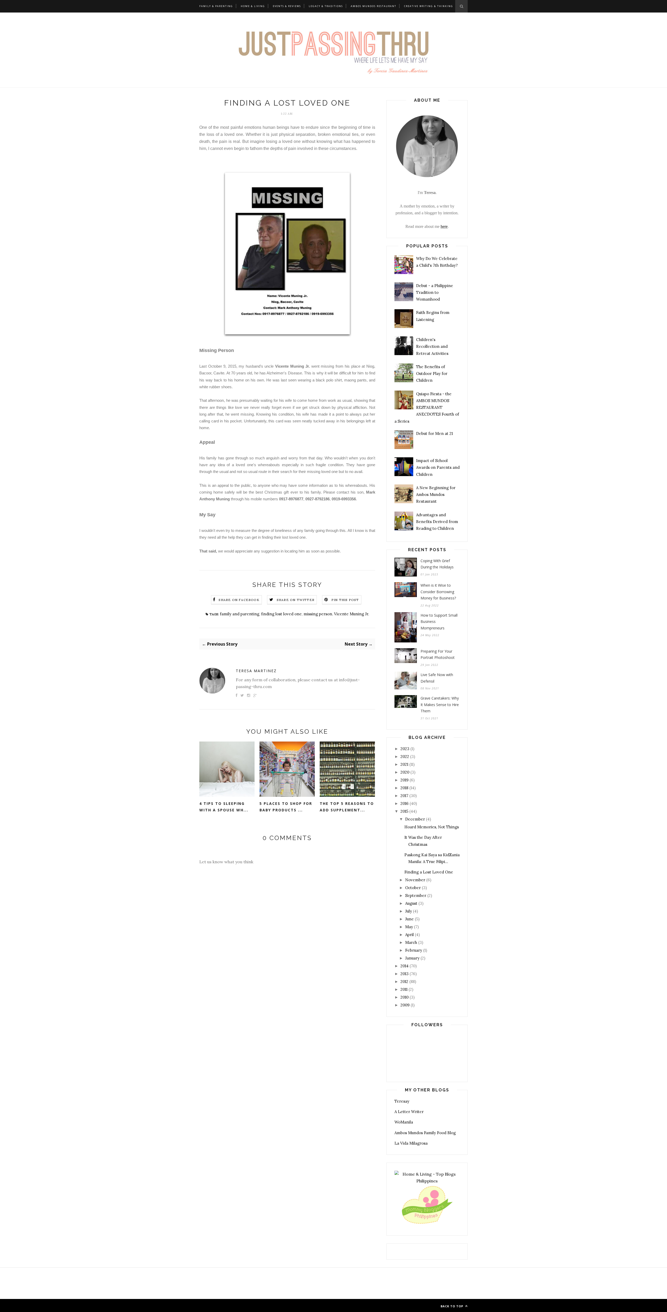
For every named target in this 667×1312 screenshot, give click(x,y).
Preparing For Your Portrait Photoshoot (438, 654)
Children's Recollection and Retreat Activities (432, 346)
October (413, 887)
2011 (403, 989)
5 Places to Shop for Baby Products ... (286, 806)
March (411, 942)
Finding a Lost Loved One (428, 872)
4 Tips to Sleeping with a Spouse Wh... (223, 806)
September (415, 895)
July (408, 911)
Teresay (401, 1101)
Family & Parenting (216, 6)
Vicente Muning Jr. (351, 613)
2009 (405, 1005)
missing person (318, 613)
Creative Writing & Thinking (428, 6)
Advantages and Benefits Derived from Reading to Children (437, 521)
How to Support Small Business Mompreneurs (439, 621)
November (415, 879)
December (415, 819)
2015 (404, 811)
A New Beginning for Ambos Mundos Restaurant (435, 494)
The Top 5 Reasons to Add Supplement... (347, 806)
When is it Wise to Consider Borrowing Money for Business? (438, 591)
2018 (404, 787)
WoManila (403, 1122)
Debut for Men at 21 (434, 433)
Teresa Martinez (256, 670)
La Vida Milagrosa (411, 1143)
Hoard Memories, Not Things (431, 826)
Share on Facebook (239, 600)
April (409, 934)
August (411, 903)
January (412, 958)
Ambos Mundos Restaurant (373, 6)
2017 (404, 795)
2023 (404, 748)
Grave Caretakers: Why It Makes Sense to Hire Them (440, 704)
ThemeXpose (240, 1305)
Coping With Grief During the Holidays (437, 564)
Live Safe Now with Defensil (437, 678)
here (444, 226)
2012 (404, 981)
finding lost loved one (281, 613)
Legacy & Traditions (326, 6)
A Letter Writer (409, 1111)
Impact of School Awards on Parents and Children (438, 467)
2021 (404, 764)
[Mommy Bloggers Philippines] (427, 1224)
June (409, 918)
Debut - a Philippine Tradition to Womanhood (434, 292)
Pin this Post (345, 600)
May (409, 926)
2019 (404, 780)
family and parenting (239, 613)
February (413, 950)
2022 (404, 756)
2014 (404, 965)
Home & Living (253, 6)
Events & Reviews (287, 6)
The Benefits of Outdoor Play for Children (431, 373)
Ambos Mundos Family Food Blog (425, 1132)
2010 (404, 997)
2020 (404, 772)
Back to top (452, 1306)
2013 (404, 973)
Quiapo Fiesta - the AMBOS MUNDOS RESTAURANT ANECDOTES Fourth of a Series (426, 407)
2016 (404, 803)
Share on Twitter (295, 600)
